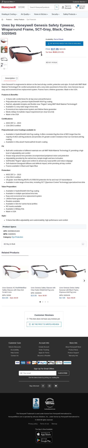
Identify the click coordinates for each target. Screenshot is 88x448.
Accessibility (15, 350)
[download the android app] (44, 440)
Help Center (15, 353)
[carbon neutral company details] (49, 404)
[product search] (57, 7)
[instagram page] (49, 386)
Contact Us (14, 355)
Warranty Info (73, 355)
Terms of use (44, 424)
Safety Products (69, 14)
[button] (25, 55)
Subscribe (62, 373)
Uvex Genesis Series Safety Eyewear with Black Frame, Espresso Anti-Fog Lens (69, 290)
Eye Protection (31, 19)
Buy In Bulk (52, 62)
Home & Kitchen (40, 14)
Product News (73, 350)
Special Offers (9, 2)
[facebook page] (43, 386)
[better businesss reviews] (36, 404)
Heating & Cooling (9, 14)
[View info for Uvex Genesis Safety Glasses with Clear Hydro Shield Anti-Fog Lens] (44, 272)
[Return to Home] (3, 19)
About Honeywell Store (73, 347)
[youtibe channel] (56, 386)
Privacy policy (33, 424)
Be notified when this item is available (65, 43)
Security (55, 14)
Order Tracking (44, 350)
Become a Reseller (44, 355)
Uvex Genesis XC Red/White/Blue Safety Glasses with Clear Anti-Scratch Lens (14, 290)
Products (9, 19)
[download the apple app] (44, 434)
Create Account (44, 347)
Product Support (73, 353)
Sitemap (54, 424)
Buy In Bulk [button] (10, 244)
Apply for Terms (44, 353)
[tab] (10, 78)
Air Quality (25, 14)
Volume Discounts (15, 347)
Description (10, 78)
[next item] (4, 68)
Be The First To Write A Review (45, 324)
